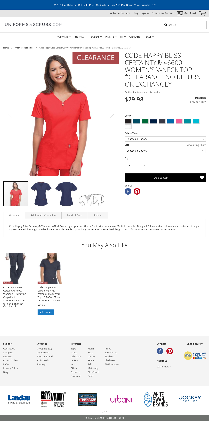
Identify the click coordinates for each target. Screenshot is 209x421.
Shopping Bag (44, 348)
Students (110, 356)
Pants (74, 352)
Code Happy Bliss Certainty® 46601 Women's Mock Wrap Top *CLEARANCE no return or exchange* (49, 294)
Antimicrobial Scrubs (24, 47)
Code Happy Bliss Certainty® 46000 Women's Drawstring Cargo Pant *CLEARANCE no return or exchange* (14, 295)
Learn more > (164, 366)
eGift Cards (43, 360)
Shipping (8, 352)
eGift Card (190, 13)
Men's (91, 348)
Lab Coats (76, 356)
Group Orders (10, 360)
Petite (91, 360)
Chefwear (110, 360)
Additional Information (43, 215)
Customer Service (119, 13)
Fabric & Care (74, 215)
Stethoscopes (112, 364)
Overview (14, 215)
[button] (112, 114)
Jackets (74, 360)
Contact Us (9, 348)
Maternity (93, 368)
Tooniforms (111, 352)
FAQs (6, 364)
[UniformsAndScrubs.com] (33, 24)
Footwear (76, 376)
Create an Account (163, 13)
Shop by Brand (45, 356)
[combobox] (185, 25)
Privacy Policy (10, 368)
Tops (73, 348)
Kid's (90, 352)
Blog (135, 13)
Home (6, 47)
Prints (108, 348)
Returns (7, 356)
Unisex (91, 356)
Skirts (74, 368)
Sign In (145, 13)
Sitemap (41, 364)
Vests (74, 364)
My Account (43, 352)
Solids (91, 376)
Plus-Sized (93, 372)
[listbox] (165, 124)
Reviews (98, 215)
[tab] (14, 215)
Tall (90, 364)
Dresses (75, 372)
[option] (128, 121)
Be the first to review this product (143, 92)
